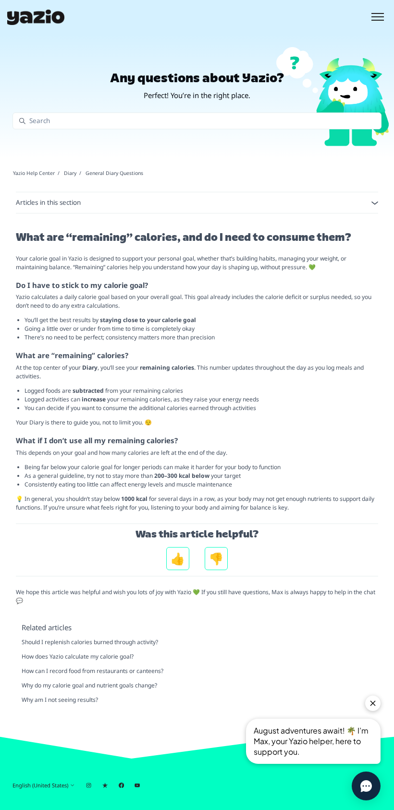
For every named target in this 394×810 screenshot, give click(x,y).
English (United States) (41, 785)
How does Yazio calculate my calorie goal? (78, 656)
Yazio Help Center (34, 173)
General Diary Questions (114, 173)
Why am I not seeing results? (60, 700)
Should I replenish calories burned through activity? (90, 642)
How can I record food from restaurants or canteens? (92, 671)
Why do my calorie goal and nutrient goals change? (89, 685)
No (216, 558)
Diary (70, 173)
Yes (177, 558)
